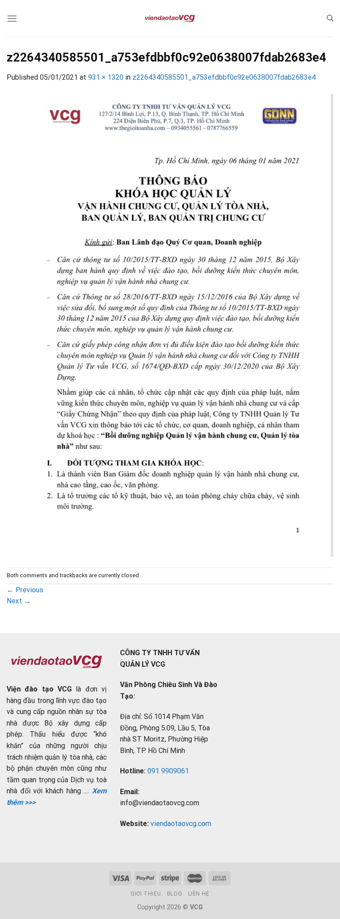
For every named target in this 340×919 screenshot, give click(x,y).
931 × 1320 (106, 77)
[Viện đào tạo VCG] (170, 18)
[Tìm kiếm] (330, 18)
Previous (25, 590)
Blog (174, 894)
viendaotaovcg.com (181, 823)
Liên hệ (198, 894)
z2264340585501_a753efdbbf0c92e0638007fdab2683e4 (224, 77)
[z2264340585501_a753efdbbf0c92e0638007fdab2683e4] (170, 324)
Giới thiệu (146, 894)
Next (19, 601)
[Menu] (12, 18)
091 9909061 (168, 771)
